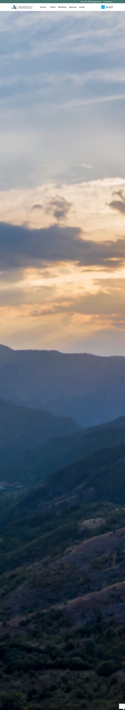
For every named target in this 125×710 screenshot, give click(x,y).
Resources (72, 7)
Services (43, 7)
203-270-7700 (86, 1)
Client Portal (97, 1)
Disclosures (108, 1)
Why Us (53, 7)
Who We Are (62, 7)
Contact (82, 7)
